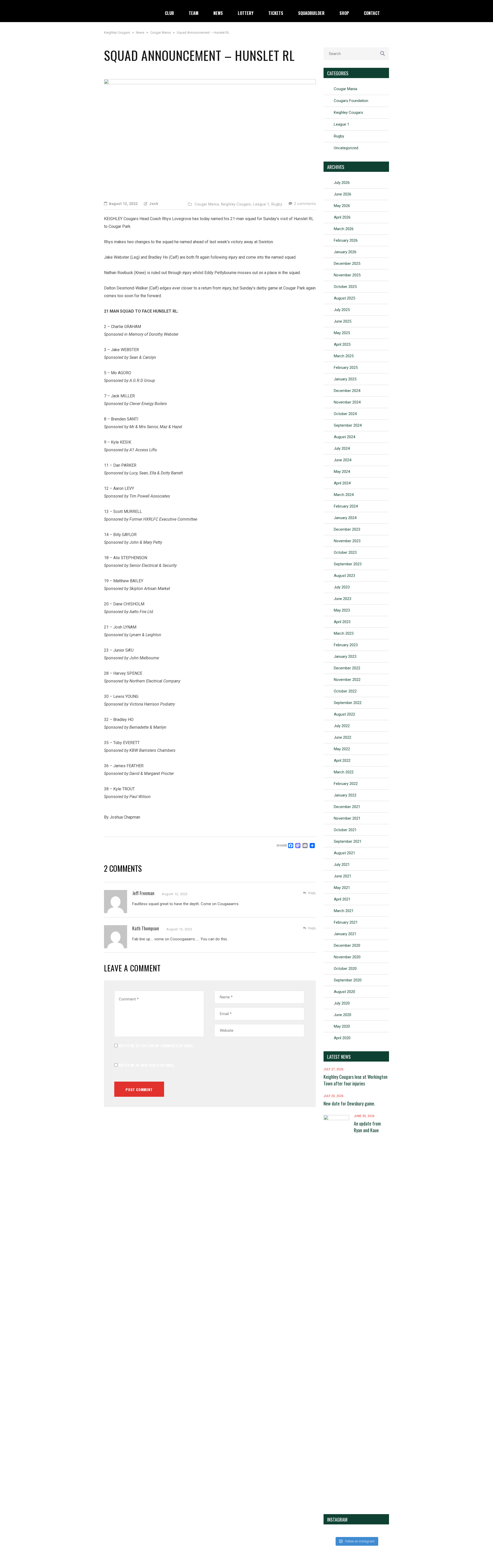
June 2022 (342, 737)
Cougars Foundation (351, 100)
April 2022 (342, 760)
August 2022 (344, 714)
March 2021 (344, 910)
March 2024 (344, 494)
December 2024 (347, 390)
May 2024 (342, 471)
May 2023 (342, 610)
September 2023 (348, 564)
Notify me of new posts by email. (147, 1065)
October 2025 (345, 286)
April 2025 (342, 344)
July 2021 (342, 864)
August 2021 (344, 853)
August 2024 (344, 437)
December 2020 (347, 945)
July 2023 (342, 587)
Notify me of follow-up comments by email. (156, 1045)
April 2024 (342, 483)
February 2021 (346, 922)
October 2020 (345, 968)
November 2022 (347, 679)
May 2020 (342, 1026)
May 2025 (342, 333)
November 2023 (347, 541)
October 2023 (345, 552)
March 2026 (344, 229)
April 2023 (342, 622)
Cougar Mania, (207, 204)
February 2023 (346, 645)
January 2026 (345, 252)
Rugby (276, 204)
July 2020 (342, 1003)
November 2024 (347, 402)
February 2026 (346, 240)
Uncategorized (346, 148)
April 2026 (342, 217)
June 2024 (342, 460)
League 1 (341, 124)
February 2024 (346, 506)
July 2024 (342, 448)
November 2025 (347, 275)
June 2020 (342, 1015)
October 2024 (345, 413)
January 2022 (345, 795)
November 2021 (347, 818)
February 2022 (346, 783)
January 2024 (345, 517)
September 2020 (348, 980)
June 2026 (342, 194)
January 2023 (345, 656)
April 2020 (342, 1038)
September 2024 (348, 425)
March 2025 (344, 356)
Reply (312, 893)
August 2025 (344, 298)
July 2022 (342, 726)
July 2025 (342, 309)
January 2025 (345, 379)
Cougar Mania (345, 89)
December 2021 (347, 806)
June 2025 (342, 321)
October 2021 (345, 830)
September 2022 (348, 702)
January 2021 (345, 934)
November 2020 (347, 957)
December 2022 (347, 668)
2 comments (304, 204)
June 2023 (342, 598)
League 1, (261, 204)
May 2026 (342, 205)
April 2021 (342, 899)
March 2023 (344, 633)
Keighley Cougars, (236, 204)
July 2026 (342, 182)
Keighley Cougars (348, 112)
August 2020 (344, 991)
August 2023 (344, 575)
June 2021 (342, 876)
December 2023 (347, 529)
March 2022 (344, 772)
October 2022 (345, 691)
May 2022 (342, 749)
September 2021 (348, 841)
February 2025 (346, 367)
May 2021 (342, 887)
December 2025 (347, 263)
